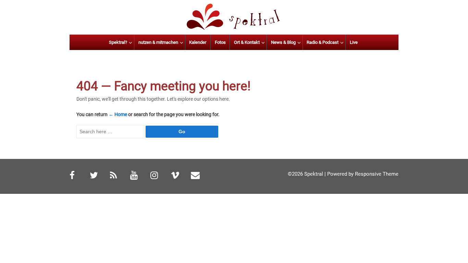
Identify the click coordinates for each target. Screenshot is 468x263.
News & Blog (283, 42)
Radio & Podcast (322, 42)
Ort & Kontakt (247, 42)
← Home (118, 114)
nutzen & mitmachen (158, 42)
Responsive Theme (376, 174)
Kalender (197, 42)
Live (354, 42)
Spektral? (118, 42)
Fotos (220, 42)
